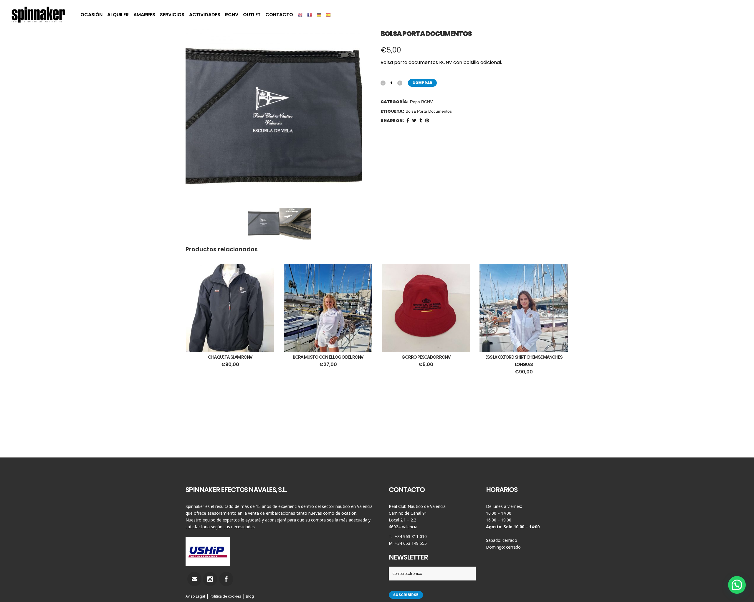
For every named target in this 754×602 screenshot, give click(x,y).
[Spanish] (328, 14)
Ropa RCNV (421, 101)
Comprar (422, 82)
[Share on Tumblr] (420, 120)
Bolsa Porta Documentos (429, 111)
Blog (250, 596)
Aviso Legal (195, 596)
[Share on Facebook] (407, 120)
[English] (300, 14)
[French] (309, 14)
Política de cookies (225, 596)
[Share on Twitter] (414, 120)
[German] (319, 14)
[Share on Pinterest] (427, 120)
